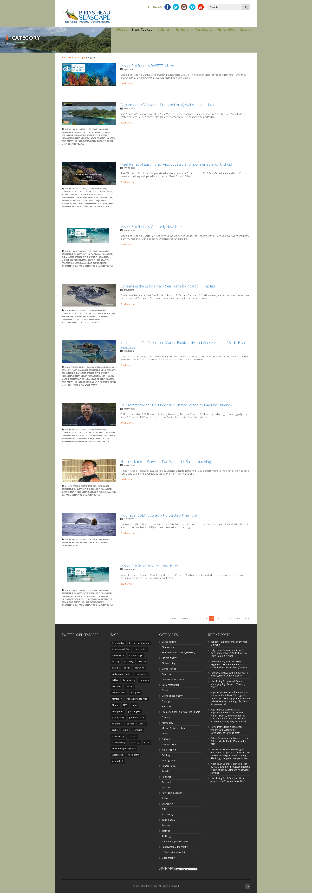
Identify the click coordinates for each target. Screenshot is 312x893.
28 (229, 618)
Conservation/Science (173, 679)
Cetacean (167, 674)
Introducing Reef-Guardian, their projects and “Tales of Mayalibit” (227, 780)
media (165, 733)
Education (167, 706)
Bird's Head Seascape (73, 57)
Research (166, 782)
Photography (168, 760)
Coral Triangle (86, 191)
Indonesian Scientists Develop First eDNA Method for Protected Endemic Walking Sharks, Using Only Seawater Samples (230, 768)
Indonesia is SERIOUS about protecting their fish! (158, 515)
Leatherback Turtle (72, 319)
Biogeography (169, 657)
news (93, 138)
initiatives (78, 138)
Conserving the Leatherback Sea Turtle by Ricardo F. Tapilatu (168, 286)
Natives (166, 738)
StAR (164, 809)
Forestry (166, 717)
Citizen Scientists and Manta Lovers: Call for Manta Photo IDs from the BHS (229, 741)
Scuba (165, 798)
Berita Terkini (72, 486)
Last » (246, 618)
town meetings (119, 742)
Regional (166, 776)
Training (166, 830)
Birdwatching (168, 663)
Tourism (166, 825)
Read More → (127, 83)
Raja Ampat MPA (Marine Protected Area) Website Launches (167, 104)
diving (97, 132)
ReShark (166, 787)
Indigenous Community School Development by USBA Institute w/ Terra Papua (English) (228, 652)
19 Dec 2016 (129, 69)
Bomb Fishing (169, 668)
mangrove (135, 692)
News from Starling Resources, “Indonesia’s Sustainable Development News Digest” (226, 729)
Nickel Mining (169, 749)
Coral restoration (171, 684)
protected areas (105, 138)
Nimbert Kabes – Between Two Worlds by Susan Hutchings (166, 461)
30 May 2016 (129, 409)
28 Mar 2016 (129, 569)
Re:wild (165, 771)
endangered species (84, 135)
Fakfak (115, 680)
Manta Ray (93, 197)
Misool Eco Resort (71, 260)
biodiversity (71, 367)
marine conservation (73, 379)
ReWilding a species (172, 792)
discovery (77, 132)
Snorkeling (167, 803)
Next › (237, 618)
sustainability (98, 141)
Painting (166, 755)
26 (217, 618)
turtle (82, 322)
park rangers (134, 711)
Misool (115, 705)
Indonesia (67, 138)
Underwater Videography (175, 846)
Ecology (166, 701)
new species (106, 197)
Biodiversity (168, 647)
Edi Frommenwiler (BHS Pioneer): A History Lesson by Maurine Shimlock (176, 404)
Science (78, 141)
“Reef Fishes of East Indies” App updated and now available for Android (176, 164)
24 (205, 618)
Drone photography (172, 695)
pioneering (83, 438)
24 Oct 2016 (129, 108)
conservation (140, 649)
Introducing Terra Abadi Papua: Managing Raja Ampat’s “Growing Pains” (228, 684)
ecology (106, 132)
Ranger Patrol (169, 765)
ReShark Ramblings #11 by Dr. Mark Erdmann (229, 643)
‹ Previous (184, 618)
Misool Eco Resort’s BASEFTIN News (148, 65)
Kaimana (130, 686)
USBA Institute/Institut (173, 852)
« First (173, 618)
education (67, 135)
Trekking (166, 836)
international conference (99, 376)
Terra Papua (168, 819)
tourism (66, 206)
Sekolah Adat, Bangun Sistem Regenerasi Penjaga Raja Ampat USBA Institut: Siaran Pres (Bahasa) (228, 664)
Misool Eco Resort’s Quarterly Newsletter (151, 226)
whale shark (104, 206)
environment (102, 135)
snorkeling (91, 203)
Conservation (94, 129)
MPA (87, 138)
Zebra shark (117, 761)
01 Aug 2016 (129, 230)
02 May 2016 (129, 465)
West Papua (78, 144)
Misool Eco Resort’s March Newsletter (149, 565)
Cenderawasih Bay (96, 188)
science (130, 723)
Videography (168, 857)
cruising (99, 432)
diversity (88, 132)
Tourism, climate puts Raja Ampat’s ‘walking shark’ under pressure (229, 674)
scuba (86, 141)
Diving (165, 690)
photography (69, 200)
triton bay (77, 206)
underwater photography (124, 748)
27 (223, 618)
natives (92, 492)
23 (199, 618)
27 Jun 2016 (129, 290)
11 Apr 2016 (129, 519)
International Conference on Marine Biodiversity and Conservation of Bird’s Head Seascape (183, 345)
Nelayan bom (169, 744)
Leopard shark (119, 692)
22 (193, 618)
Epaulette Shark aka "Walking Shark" (181, 711)
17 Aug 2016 (129, 168)
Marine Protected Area (136, 698)
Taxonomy (167, 814)
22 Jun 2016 (129, 351)
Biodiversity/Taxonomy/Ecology (178, 652)
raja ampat (68, 141)
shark (80, 203)
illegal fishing (101, 542)
